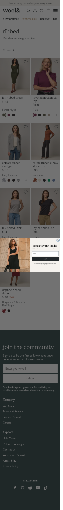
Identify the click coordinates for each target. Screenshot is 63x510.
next (45, 259)
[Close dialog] (58, 240)
